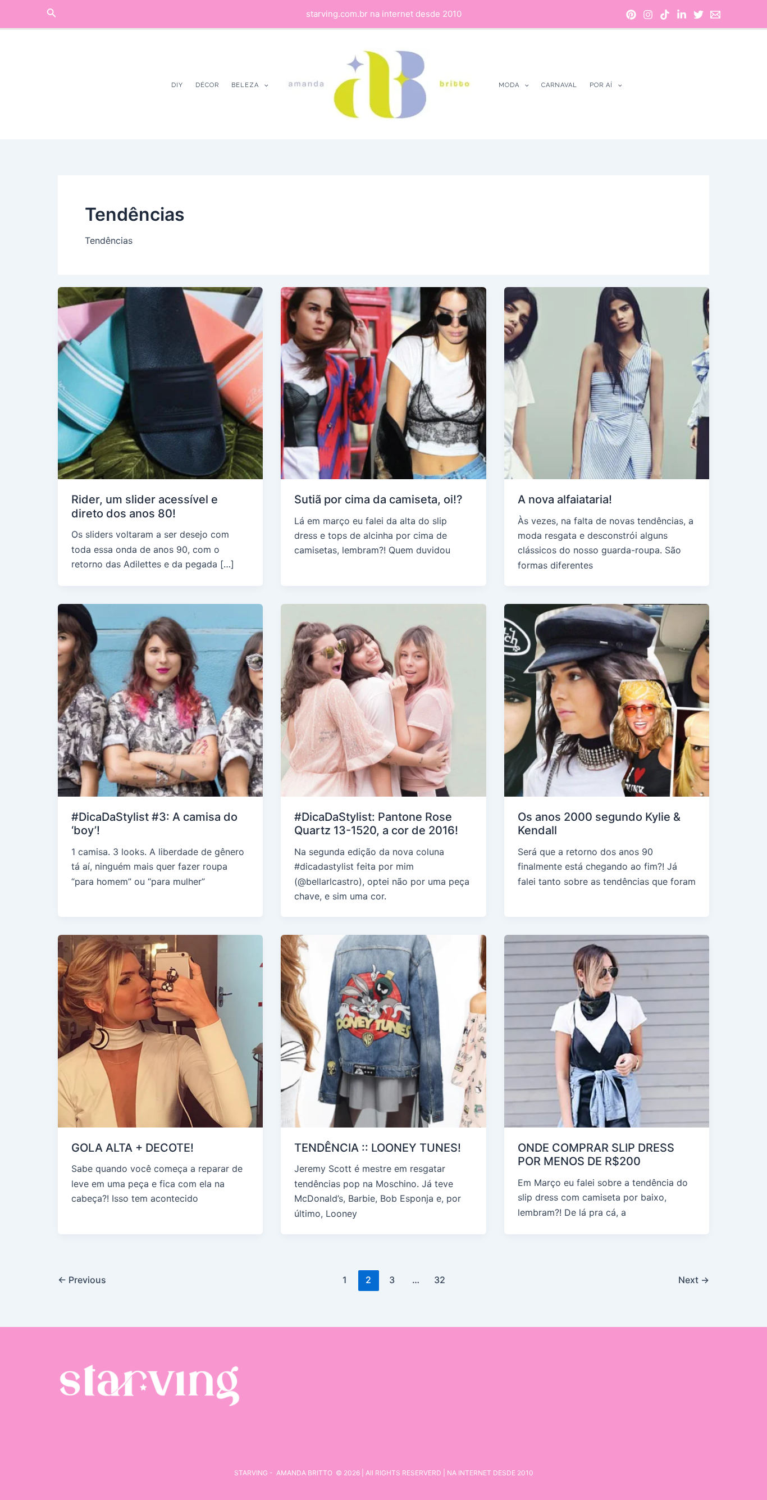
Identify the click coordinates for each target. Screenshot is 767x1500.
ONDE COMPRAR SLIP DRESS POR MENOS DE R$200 (596, 1155)
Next (693, 1279)
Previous (82, 1279)
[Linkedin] (682, 15)
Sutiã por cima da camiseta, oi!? (378, 499)
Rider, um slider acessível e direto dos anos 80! (144, 506)
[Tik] (665, 15)
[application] (263, 85)
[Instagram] (648, 15)
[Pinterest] (631, 15)
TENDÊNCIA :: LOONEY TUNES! (377, 1147)
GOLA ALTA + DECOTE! (132, 1147)
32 (439, 1279)
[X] (698, 15)
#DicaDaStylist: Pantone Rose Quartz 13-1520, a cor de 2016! (376, 824)
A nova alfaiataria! (565, 499)
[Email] (715, 15)
